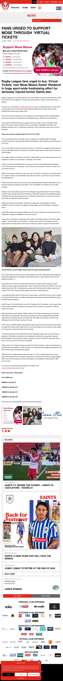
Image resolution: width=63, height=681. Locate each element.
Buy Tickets (17, 596)
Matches (15, 7)
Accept (8, 674)
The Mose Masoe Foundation (29, 107)
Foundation (53, 2)
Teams (25, 7)
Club (34, 2)
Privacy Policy (21, 678)
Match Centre (45, 596)
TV (37, 2)
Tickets (46, 2)
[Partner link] (8, 606)
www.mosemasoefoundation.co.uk (13, 368)
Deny (21, 674)
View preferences (33, 674)
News (33, 7)
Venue (60, 2)
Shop (41, 2)
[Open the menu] (39, 8)
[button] (39, 663)
